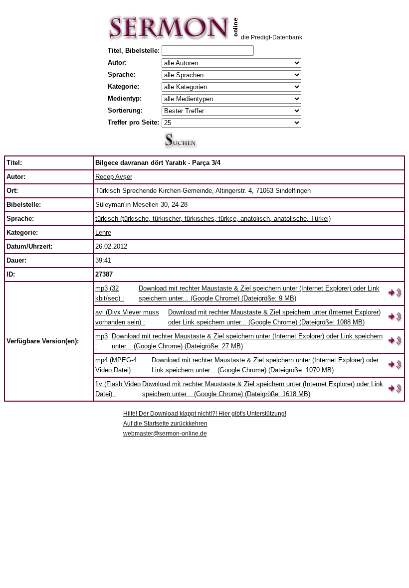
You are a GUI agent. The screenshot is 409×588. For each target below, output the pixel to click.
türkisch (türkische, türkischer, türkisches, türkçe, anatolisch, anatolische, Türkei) (213, 218)
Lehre (103, 232)
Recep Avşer (113, 176)
